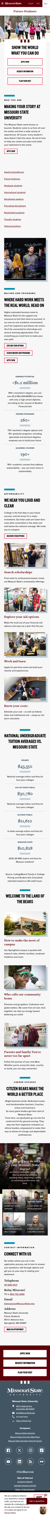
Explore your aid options (21, 617)
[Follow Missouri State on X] (19, 1450)
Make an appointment (15, 1329)
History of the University (25, 1489)
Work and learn (15, 661)
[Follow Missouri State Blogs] (30, 1461)
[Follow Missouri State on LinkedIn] (19, 1461)
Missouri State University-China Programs (25, 1441)
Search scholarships (18, 572)
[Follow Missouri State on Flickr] (41, 1461)
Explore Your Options (15, 345)
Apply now (11, 151)
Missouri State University (25, 1433)
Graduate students (13, 185)
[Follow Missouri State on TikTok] (41, 1450)
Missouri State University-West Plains (25, 1437)
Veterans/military (12, 226)
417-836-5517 (10, 1284)
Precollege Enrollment (15, 205)
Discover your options (15, 536)
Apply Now (25, 62)
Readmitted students (14, 212)
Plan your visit (25, 81)
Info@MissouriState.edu (25, 1413)
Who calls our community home (22, 996)
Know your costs (16, 706)
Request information (25, 71)
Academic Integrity (25, 1481)
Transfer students (12, 219)
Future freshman (12, 178)
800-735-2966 (17, 1294)
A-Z (38, 3)
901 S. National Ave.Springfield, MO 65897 (25, 1407)
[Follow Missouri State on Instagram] (30, 1450)
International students (15, 192)
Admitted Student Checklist (25, 1485)
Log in (30, 3)
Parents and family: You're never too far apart (22, 1054)
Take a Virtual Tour (23, 1420)
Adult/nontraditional (14, 172)
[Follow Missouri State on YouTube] (8, 1461)
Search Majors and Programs (18, 353)
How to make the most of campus (21, 942)
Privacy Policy (10, 1512)
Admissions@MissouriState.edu (19, 1303)
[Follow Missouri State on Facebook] (8, 1450)
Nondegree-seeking (13, 199)
